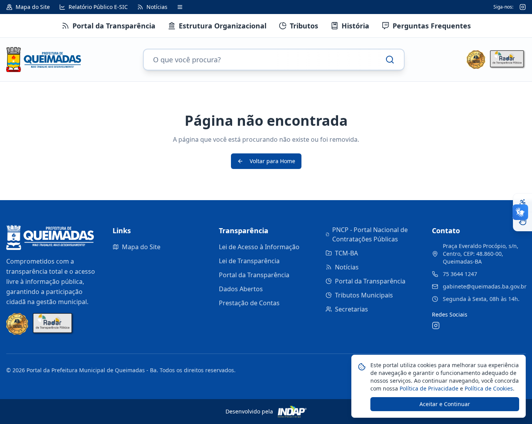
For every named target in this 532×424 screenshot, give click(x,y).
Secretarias (351, 309)
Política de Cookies (488, 388)
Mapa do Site (141, 247)
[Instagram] (523, 7)
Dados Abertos (241, 289)
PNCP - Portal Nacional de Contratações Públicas (370, 234)
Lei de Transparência (249, 261)
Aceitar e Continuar (444, 404)
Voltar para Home (272, 161)
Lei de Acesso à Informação (259, 247)
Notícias (347, 267)
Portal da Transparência (254, 275)
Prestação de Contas (249, 303)
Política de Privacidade (428, 388)
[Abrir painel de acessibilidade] (522, 203)
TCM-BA (346, 253)
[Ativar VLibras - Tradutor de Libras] (522, 221)
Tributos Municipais (364, 295)
